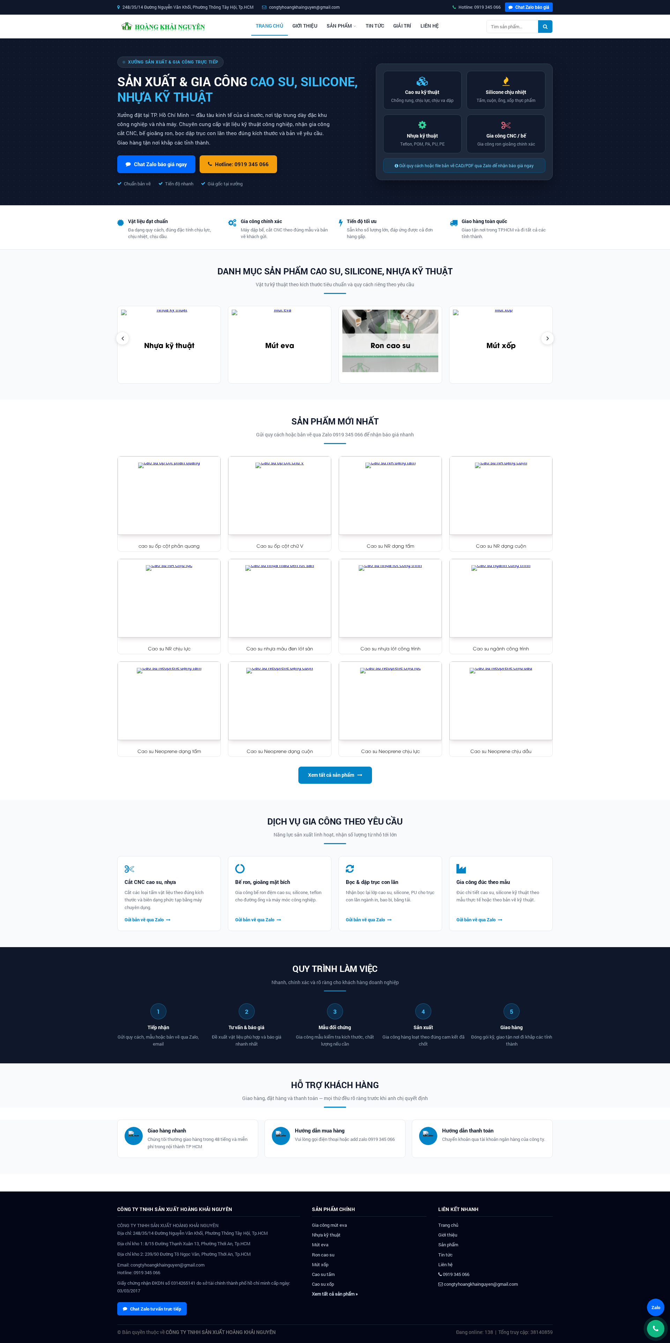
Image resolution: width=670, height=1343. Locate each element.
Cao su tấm (323, 1274)
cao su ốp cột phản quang (169, 546)
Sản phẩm (339, 26)
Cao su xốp (323, 1284)
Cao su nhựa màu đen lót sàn (279, 648)
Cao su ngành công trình (501, 648)
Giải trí (402, 26)
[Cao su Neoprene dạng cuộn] (279, 700)
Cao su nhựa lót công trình (390, 648)
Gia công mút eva (329, 1225)
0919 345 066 (455, 1274)
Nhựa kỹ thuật (169, 345)
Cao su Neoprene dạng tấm (169, 751)
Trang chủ (269, 26)
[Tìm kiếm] (545, 26)
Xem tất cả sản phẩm (331, 775)
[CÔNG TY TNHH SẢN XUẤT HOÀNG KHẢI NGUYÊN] (162, 26)
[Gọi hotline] (655, 1328)
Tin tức (375, 26)
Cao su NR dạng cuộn (501, 546)
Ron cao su (390, 345)
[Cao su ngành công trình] (501, 598)
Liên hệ (429, 26)
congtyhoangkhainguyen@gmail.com (480, 1284)
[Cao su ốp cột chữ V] (279, 495)
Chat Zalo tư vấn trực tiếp (155, 1309)
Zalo (656, 1307)
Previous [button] (122, 338)
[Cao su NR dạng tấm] (390, 495)
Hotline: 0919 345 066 (479, 7)
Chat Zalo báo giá (531, 7)
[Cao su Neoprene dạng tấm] (169, 700)
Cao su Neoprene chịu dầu (500, 751)
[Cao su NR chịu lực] (169, 598)
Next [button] (547, 338)
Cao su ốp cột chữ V (279, 546)
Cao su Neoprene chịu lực (390, 751)
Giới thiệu (305, 26)
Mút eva (279, 345)
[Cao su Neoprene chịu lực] (390, 700)
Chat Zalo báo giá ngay (160, 164)
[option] (169, 345)
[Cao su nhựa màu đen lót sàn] (279, 598)
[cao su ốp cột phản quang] (169, 495)
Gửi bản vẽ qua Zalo (145, 919)
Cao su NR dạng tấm (390, 546)
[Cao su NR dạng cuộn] (501, 495)
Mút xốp (501, 345)
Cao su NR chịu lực (169, 648)
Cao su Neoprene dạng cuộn (280, 751)
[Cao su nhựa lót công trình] (390, 598)
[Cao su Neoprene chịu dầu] (501, 700)
